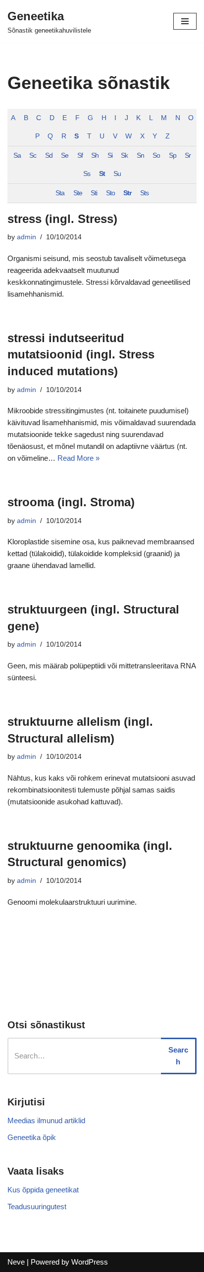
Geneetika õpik (31, 1137)
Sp (172, 155)
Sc (32, 155)
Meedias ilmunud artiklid (46, 1120)
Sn (140, 155)
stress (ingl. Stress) (62, 218)
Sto (110, 193)
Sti (94, 193)
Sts (144, 193)
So (156, 155)
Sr (188, 155)
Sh (95, 155)
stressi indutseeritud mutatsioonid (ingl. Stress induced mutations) (80, 354)
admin (26, 237)
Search (178, 1056)
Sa (17, 155)
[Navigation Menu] (185, 21)
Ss (86, 173)
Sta (59, 193)
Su (117, 173)
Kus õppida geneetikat (43, 1189)
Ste (77, 193)
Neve (16, 1262)
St (102, 173)
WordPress (89, 1262)
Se (64, 155)
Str (127, 193)
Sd (48, 155)
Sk (124, 155)
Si (109, 155)
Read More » (78, 458)
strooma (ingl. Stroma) (71, 502)
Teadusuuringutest (36, 1206)
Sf (80, 155)
